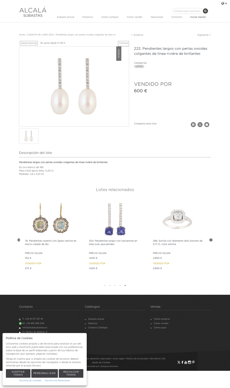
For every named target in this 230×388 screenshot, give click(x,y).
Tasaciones (157, 17)
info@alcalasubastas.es (34, 328)
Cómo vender (134, 17)
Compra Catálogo (97, 328)
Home (22, 35)
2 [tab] (110, 285)
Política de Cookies (30, 381)
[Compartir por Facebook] (193, 124)
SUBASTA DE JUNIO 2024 (40, 35)
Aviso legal (118, 359)
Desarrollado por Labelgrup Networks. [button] (101, 366)
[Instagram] (189, 362)
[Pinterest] (193, 362)
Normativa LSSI (157, 359)
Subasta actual (65, 17)
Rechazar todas (71, 373)
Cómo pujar (160, 328)
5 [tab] (125, 285)
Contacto (176, 17)
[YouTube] (185, 362)
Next (211, 240)
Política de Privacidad (57, 381)
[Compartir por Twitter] (200, 124)
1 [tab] (105, 285)
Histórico (87, 17)
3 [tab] (115, 285)
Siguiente (203, 35)
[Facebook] (182, 362)
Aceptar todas (18, 373)
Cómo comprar (110, 17)
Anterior (138, 35)
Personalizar (45, 373)
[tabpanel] (51, 240)
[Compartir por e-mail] (206, 124)
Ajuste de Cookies (101, 363)
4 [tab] (120, 285)
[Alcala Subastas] (33, 11)
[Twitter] (178, 362)
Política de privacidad (137, 359)
